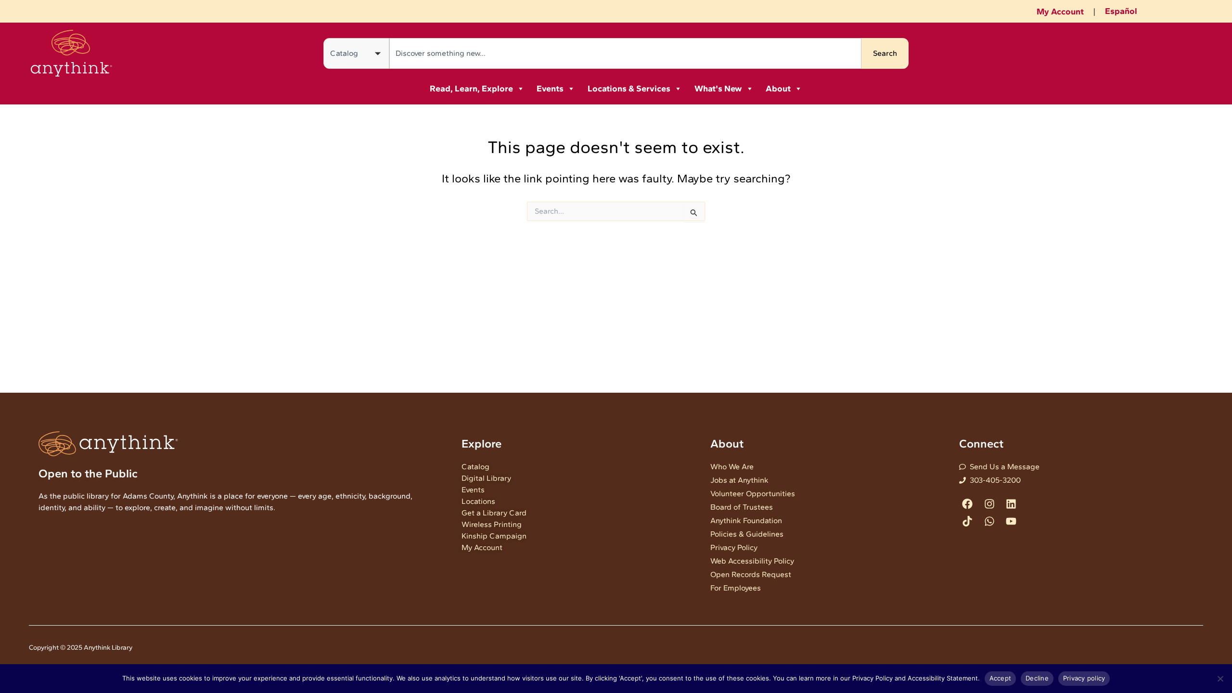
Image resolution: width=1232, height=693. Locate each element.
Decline (1037, 678)
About (778, 88)
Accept (1000, 678)
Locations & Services (629, 88)
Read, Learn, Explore (471, 88)
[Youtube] (1010, 521)
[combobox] (625, 53)
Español (1121, 11)
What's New (718, 88)
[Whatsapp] (989, 521)
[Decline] (1220, 678)
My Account (1060, 11)
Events (550, 88)
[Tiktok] (967, 521)
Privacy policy (1084, 678)
